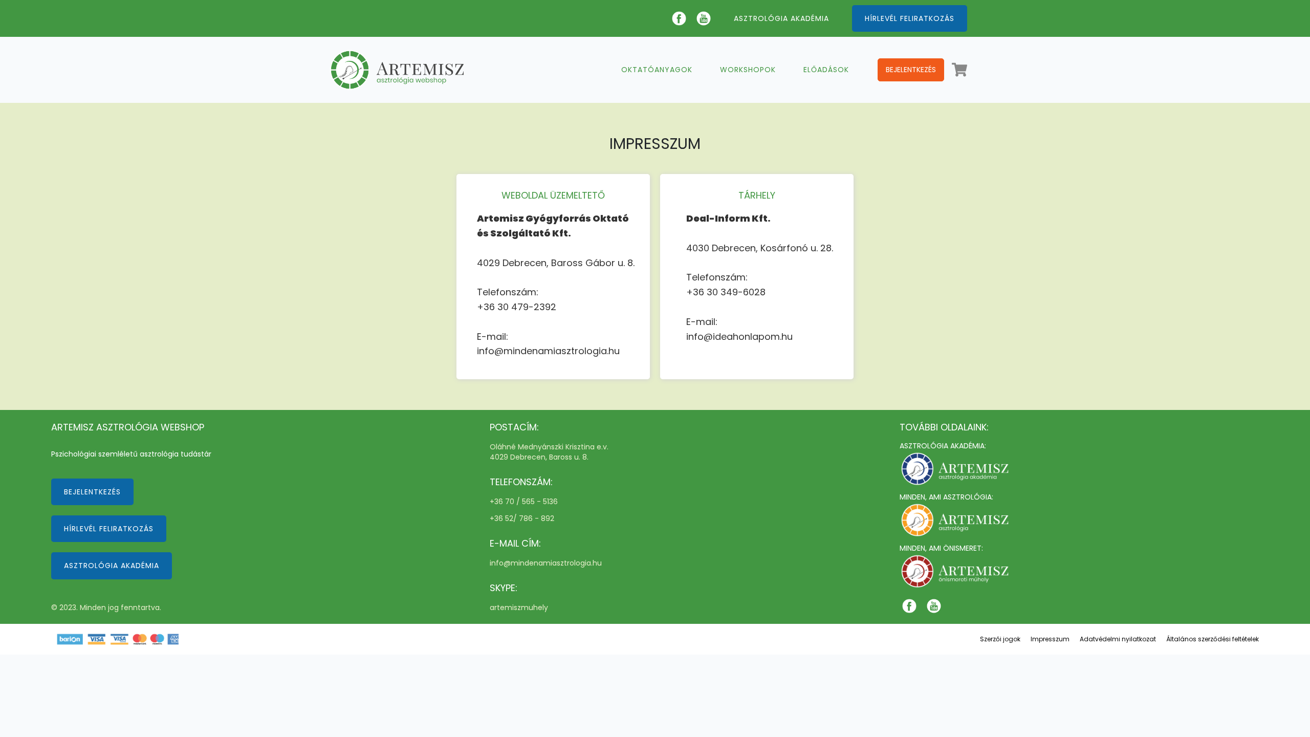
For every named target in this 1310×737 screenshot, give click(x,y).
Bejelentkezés (911, 69)
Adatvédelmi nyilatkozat (1118, 639)
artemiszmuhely (519, 608)
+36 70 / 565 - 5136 (524, 502)
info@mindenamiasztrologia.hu (546, 563)
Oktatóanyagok (656, 69)
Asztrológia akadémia (111, 565)
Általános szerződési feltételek (1212, 639)
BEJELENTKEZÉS (92, 492)
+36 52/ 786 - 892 (522, 519)
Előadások (826, 69)
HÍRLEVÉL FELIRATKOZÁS (909, 18)
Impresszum (1050, 639)
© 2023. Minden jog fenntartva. (106, 608)
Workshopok (748, 69)
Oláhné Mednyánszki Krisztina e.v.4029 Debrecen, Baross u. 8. (549, 452)
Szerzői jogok (1000, 639)
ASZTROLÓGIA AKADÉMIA (781, 18)
